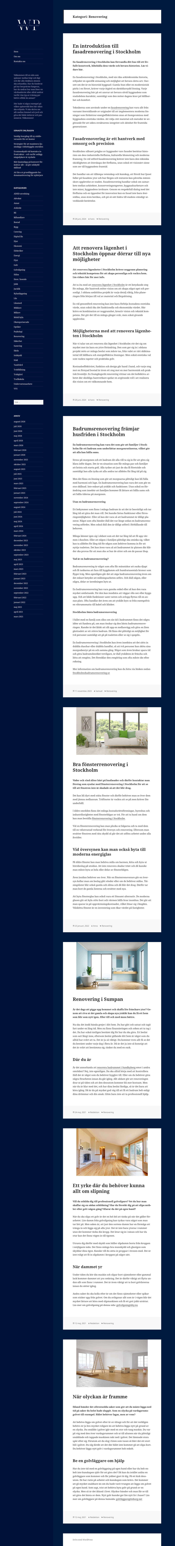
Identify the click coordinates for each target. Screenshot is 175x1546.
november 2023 (21, 545)
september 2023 (21, 554)
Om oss (17, 56)
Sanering (18, 346)
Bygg (16, 227)
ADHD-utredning (21, 193)
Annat (16, 203)
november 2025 (21, 459)
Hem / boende (20, 279)
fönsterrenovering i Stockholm (108, 818)
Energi (17, 255)
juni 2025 (18, 478)
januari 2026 (19, 455)
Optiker (17, 327)
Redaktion (94, 1112)
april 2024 (18, 526)
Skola (16, 350)
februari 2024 (20, 535)
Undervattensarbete (23, 384)
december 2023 (21, 540)
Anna (95, 926)
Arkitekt (17, 208)
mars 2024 (18, 531)
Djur (16, 241)
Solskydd (18, 355)
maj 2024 (18, 521)
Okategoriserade (21, 322)
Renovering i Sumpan (98, 999)
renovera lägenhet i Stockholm (108, 284)
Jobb (16, 284)
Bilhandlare (19, 217)
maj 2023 (18, 559)
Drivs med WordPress (83, 1539)
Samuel (99, 691)
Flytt (16, 260)
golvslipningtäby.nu (127, 1305)
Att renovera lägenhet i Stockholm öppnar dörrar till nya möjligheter (112, 253)
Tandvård (18, 365)
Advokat (17, 198)
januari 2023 (19, 578)
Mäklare (17, 308)
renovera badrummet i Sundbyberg (116, 1067)
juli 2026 (18, 426)
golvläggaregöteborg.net (129, 1499)
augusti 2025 (19, 469)
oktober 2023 (20, 550)
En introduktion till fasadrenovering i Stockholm (107, 49)
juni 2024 (18, 516)
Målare (17, 312)
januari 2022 (19, 602)
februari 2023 (20, 573)
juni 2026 (18, 431)
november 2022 (21, 588)
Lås (15, 298)
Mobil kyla (18, 317)
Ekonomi (18, 246)
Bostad (17, 222)
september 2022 (21, 593)
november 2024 (21, 497)
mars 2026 (18, 445)
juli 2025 (18, 474)
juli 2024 (18, 512)
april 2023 (18, 564)
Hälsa (16, 274)
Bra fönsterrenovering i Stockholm (100, 767)
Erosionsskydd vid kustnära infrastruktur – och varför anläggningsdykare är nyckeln (28, 154)
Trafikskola (19, 379)
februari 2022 (20, 597)
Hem (16, 51)
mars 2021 (18, 616)
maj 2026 (18, 436)
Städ (16, 360)
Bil (15, 212)
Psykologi (18, 331)
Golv (16, 265)
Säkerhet (18, 341)
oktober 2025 (20, 464)
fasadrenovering (120, 107)
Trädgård (18, 374)
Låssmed (18, 303)
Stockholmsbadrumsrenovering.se (91, 672)
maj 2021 (18, 607)
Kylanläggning (20, 293)
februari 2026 (20, 450)
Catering (18, 231)
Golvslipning (19, 269)
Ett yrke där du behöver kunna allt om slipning (109, 1188)
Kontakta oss (19, 61)
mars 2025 (18, 483)
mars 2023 (18, 569)
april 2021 (18, 612)
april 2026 (18, 440)
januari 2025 (19, 493)
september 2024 (21, 502)
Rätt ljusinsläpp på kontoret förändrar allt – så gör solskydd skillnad (28, 165)
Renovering (19, 336)
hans (92, 219)
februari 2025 (20, 488)
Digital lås (18, 236)
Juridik (17, 288)
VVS (16, 388)
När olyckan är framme (100, 1396)
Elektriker (18, 250)
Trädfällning (19, 369)
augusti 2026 (19, 421)
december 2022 (21, 583)
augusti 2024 (19, 507)
